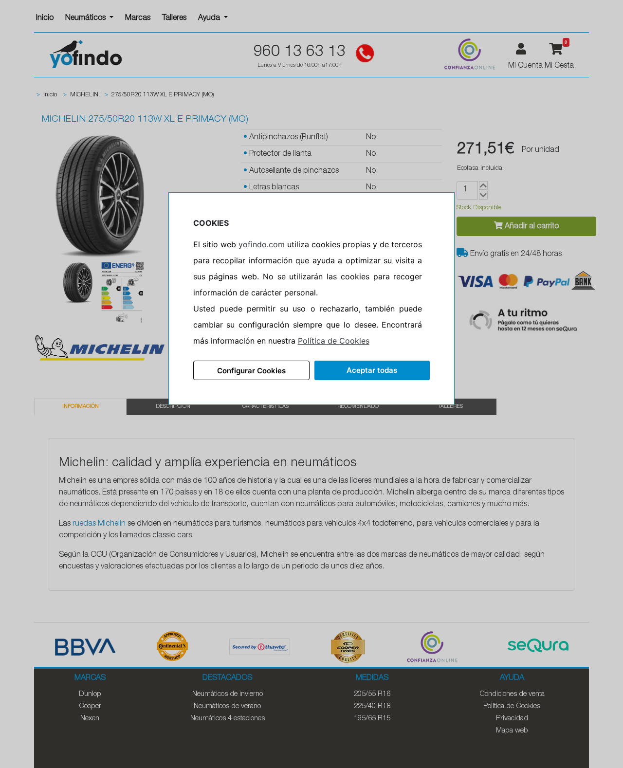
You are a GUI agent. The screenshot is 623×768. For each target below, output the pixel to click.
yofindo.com (261, 244)
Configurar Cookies (251, 370)
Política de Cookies (333, 341)
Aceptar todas (372, 370)
